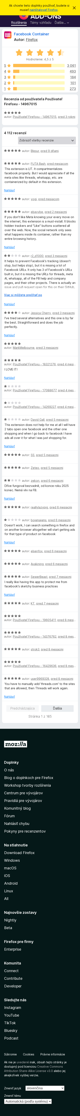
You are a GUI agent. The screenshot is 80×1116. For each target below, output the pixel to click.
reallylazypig (39, 507)
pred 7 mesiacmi (60, 576)
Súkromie (10, 1054)
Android (11, 883)
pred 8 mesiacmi (68, 620)
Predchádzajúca (22, 708)
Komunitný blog (17, 808)
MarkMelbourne (23, 347)
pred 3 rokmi (66, 116)
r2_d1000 (37, 256)
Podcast (11, 1038)
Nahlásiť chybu (16, 823)
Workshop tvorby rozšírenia (27, 785)
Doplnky (11, 762)
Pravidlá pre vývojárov (23, 800)
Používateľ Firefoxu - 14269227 (34, 407)
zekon (35, 480)
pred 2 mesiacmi (56, 212)
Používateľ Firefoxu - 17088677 (34, 390)
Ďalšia (57, 708)
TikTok (10, 1023)
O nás (9, 770)
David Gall (38, 419)
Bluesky (10, 1030)
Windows (12, 860)
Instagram (12, 1007)
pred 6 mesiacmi (52, 480)
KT (33, 603)
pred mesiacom (57, 163)
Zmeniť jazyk (12, 1088)
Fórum (9, 816)
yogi (34, 199)
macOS (10, 868)
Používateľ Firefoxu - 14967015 (34, 116)
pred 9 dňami (50, 151)
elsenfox (37, 551)
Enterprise (12, 949)
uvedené (23, 1062)
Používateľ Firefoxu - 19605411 (34, 620)
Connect (11, 971)
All (6, 898)
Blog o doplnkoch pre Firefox (28, 777)
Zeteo (35, 468)
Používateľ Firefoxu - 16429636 (34, 666)
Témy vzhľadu (40, 22)
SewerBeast (39, 576)
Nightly (10, 920)
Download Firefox (19, 853)
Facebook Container (31, 34)
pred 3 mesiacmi (56, 256)
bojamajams (39, 520)
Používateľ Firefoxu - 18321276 (34, 364)
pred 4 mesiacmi (68, 364)
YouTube (11, 1015)
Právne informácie (52, 1054)
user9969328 (40, 678)
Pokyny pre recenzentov (25, 831)
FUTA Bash (38, 163)
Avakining (37, 564)
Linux (8, 891)
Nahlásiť (9, 190)
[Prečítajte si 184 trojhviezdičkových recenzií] (39, 77)
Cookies (28, 1054)
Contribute (13, 978)
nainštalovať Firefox (44, 10)
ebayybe (37, 212)
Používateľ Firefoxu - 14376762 (34, 636)
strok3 (35, 649)
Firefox (32, 39)
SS (32, 455)
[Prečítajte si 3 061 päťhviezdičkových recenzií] (39, 65)
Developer (13, 986)
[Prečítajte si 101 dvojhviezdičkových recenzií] (39, 83)
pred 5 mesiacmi (57, 419)
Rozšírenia (19, 22)
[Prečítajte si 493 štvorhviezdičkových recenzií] (39, 71)
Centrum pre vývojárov (23, 793)
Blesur (35, 151)
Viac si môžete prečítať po (23, 295)
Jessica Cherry (41, 313)
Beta (8, 928)
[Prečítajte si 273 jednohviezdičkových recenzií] (39, 88)
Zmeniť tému (12, 1095)
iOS (7, 875)
